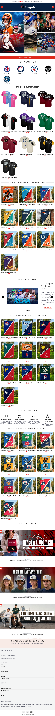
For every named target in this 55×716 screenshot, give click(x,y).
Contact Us (4, 683)
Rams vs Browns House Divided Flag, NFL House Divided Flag (26, 250)
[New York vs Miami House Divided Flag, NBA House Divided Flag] (9, 483)
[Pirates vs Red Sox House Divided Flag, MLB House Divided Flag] (9, 370)
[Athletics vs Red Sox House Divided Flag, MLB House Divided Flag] (45, 370)
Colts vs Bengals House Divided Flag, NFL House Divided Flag (45, 250)
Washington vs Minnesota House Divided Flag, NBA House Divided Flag (27, 493)
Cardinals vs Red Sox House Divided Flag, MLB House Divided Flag (45, 335)
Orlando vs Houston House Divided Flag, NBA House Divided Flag (8, 448)
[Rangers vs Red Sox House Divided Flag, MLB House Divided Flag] (9, 325)
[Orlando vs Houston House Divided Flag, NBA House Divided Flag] (9, 438)
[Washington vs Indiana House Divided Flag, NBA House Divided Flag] (45, 483)
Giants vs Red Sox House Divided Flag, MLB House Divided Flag (27, 357)
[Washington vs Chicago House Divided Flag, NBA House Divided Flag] (9, 506)
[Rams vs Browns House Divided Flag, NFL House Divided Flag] (27, 240)
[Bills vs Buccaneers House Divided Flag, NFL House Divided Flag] (45, 194)
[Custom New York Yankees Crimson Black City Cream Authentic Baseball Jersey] (9, 144)
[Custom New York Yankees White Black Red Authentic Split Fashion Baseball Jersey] (9, 121)
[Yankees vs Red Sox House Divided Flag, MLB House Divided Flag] (9, 393)
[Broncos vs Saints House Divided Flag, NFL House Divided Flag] (45, 217)
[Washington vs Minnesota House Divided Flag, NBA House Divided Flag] (27, 483)
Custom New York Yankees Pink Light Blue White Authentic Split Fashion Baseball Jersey (8, 109)
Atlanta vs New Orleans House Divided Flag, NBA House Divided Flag (45, 448)
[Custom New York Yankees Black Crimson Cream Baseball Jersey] (45, 99)
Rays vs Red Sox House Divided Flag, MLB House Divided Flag (26, 335)
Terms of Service (5, 671)
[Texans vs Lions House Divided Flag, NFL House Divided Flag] (9, 240)
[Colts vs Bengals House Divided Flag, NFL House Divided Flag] (45, 240)
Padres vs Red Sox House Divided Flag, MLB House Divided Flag (45, 357)
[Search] (50, 7)
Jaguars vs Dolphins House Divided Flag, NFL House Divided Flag (8, 227)
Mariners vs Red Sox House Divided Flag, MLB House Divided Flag (8, 357)
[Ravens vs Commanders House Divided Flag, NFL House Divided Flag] (9, 262)
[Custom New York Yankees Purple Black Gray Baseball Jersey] (27, 121)
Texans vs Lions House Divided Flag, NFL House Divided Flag (8, 250)
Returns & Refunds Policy (7, 667)
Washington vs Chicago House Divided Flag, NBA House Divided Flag (8, 516)
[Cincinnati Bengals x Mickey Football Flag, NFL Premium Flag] (9, 194)
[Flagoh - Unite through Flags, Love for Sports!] (27, 6)
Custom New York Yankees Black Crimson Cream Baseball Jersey (45, 109)
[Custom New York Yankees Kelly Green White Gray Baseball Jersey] (45, 121)
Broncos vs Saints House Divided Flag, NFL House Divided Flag (45, 227)
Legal (2, 693)
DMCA (2, 691)
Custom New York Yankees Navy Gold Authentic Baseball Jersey (27, 109)
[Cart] (53, 7)
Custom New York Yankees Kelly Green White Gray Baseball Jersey (45, 131)
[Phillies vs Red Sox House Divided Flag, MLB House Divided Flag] (27, 370)
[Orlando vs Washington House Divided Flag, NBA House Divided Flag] (27, 460)
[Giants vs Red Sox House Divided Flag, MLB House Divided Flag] (27, 347)
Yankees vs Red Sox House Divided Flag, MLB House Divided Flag (8, 403)
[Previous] (2, 32)
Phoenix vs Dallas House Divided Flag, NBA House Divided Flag (45, 470)
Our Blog (3, 695)
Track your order (5, 676)
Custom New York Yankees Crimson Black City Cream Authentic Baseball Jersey (7, 154)
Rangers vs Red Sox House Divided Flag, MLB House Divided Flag (9, 335)
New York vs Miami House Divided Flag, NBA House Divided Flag (9, 493)
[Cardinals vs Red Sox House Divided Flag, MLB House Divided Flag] (45, 325)
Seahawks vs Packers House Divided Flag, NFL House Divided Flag (26, 227)
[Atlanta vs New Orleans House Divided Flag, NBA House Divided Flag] (45, 438)
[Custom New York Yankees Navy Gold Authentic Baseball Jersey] (27, 99)
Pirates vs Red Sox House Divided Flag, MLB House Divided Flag (9, 380)
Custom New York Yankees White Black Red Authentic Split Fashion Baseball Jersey (9, 131)
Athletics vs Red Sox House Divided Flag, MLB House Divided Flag (45, 380)
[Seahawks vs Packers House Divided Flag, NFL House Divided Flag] (27, 217)
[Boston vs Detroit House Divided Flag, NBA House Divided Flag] (27, 438)
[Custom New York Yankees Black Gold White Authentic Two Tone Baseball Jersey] (45, 144)
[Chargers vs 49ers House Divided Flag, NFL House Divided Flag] (27, 194)
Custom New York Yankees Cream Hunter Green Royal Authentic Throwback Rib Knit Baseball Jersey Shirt (26, 154)
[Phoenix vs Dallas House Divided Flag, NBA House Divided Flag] (45, 460)
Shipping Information (6, 686)
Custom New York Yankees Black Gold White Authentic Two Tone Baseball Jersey (45, 154)
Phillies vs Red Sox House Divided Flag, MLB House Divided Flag (27, 380)
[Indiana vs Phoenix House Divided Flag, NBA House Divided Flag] (9, 460)
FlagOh (9, 702)
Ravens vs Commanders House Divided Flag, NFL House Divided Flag (8, 272)
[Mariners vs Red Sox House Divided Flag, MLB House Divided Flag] (9, 347)
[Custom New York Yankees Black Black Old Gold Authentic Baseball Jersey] (9, 167)
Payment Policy (5, 688)
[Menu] (2, 7)
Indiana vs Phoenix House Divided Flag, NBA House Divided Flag (9, 470)
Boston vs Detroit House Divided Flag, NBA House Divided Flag (27, 448)
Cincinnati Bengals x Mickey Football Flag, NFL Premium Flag (8, 204)
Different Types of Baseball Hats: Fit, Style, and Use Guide (27, 595)
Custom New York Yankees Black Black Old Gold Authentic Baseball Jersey (9, 177)
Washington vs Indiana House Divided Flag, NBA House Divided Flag (45, 493)
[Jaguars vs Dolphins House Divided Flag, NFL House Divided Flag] (9, 217)
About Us (3, 664)
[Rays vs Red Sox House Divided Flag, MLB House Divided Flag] (27, 325)
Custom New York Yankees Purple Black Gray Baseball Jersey (27, 131)
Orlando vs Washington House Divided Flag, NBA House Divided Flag (27, 470)
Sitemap (3, 674)
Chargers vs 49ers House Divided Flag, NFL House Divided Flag (27, 204)
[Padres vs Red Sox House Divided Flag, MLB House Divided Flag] (45, 347)
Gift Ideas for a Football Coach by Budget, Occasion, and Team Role (27, 558)
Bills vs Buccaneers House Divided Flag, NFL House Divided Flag (45, 204)
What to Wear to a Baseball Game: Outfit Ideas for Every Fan (27, 632)
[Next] (34, 32)
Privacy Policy (4, 669)
